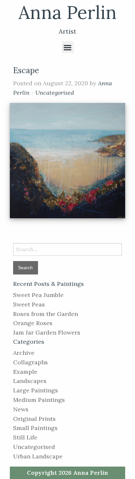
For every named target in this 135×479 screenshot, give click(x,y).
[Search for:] (67, 249)
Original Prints (34, 418)
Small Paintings (35, 428)
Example (25, 371)
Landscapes (30, 381)
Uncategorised (54, 92)
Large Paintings (35, 390)
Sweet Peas (29, 304)
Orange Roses (32, 323)
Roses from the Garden (45, 314)
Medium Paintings (39, 400)
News (21, 409)
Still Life (25, 437)
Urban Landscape (38, 456)
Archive (23, 352)
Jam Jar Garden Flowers (46, 332)
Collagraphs (30, 362)
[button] (68, 47)
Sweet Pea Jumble (38, 295)
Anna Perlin (67, 12)
